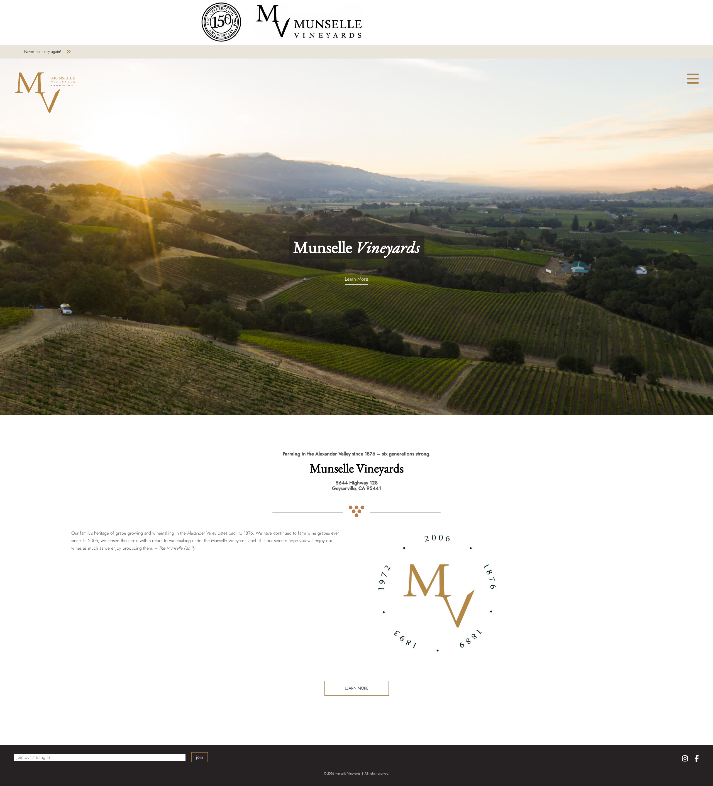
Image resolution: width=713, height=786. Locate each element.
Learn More (356, 279)
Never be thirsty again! (42, 51)
